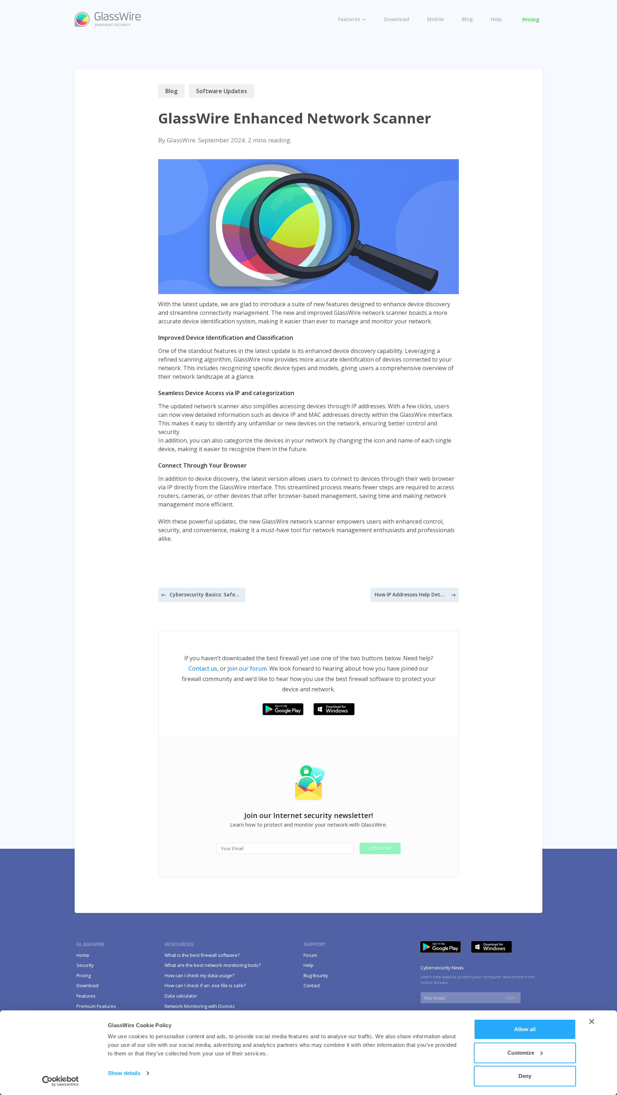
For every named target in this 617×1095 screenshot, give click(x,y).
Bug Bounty (316, 975)
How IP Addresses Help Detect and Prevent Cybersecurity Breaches (410, 594)
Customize (520, 1053)
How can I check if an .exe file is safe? (205, 985)
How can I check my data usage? (199, 975)
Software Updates (221, 91)
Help (496, 19)
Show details (124, 1073)
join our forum (247, 668)
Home (82, 955)
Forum (310, 955)
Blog (467, 19)
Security (85, 965)
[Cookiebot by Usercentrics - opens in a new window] (60, 1081)
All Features (358, 32)
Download (396, 19)
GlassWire (181, 140)
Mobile (435, 19)
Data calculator (181, 996)
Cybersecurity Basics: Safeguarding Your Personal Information (205, 594)
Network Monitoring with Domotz (200, 1006)
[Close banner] (591, 1021)
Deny (524, 1076)
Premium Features (367, 47)
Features (349, 19)
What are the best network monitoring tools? (213, 965)
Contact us (203, 668)
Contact (312, 985)
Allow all (525, 1029)
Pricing (530, 19)
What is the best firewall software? (202, 955)
